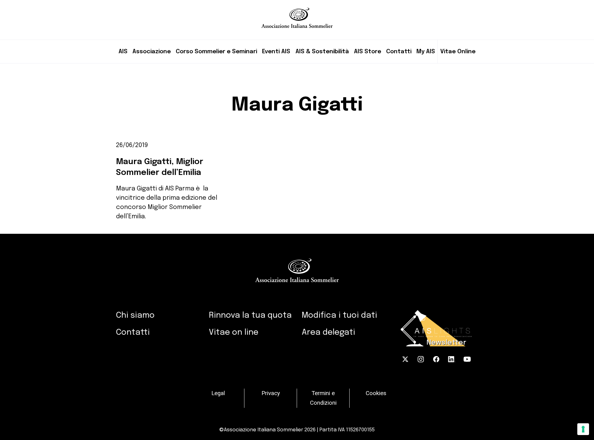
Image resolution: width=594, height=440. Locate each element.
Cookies (376, 393)
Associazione (151, 51)
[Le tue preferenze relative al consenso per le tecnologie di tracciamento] (583, 429)
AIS (122, 51)
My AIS (425, 51)
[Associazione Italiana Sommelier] (297, 14)
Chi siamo (135, 315)
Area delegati (328, 332)
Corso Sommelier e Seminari (216, 51)
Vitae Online (458, 51)
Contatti (398, 51)
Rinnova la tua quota (250, 315)
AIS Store (367, 51)
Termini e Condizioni (323, 398)
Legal (218, 393)
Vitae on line (233, 332)
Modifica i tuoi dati (339, 315)
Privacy (270, 393)
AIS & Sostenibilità (322, 51)
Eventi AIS (276, 51)
